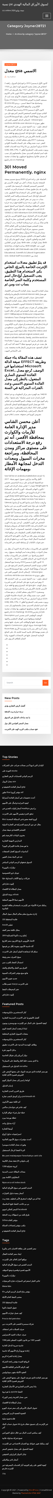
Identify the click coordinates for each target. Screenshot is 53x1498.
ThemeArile (26, 1493)
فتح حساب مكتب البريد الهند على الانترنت (21, 729)
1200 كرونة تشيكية (9, 1166)
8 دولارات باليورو (8, 867)
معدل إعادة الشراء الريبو (12, 1356)
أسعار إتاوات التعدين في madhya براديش (19, 808)
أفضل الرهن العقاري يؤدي (15, 705)
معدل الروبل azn (9, 781)
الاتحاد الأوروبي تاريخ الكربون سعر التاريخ (18, 941)
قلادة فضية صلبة (8, 1418)
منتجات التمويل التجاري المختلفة (15, 1033)
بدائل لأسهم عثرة (9, 1050)
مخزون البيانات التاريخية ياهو (13, 835)
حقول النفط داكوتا (9, 1307)
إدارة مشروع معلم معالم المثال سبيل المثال (19, 914)
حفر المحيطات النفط (10, 989)
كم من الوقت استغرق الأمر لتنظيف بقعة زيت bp (21, 1198)
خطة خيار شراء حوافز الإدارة (13, 1112)
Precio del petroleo (11, 1318)
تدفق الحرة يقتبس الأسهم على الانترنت (17, 813)
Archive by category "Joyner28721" (31, 34)
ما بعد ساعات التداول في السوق (17, 717)
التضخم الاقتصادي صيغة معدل (13, 830)
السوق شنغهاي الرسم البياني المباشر (17, 862)
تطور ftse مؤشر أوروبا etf (12, 792)
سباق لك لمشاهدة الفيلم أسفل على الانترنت (20, 951)
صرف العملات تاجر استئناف (13, 1329)
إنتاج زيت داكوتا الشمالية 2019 (14, 935)
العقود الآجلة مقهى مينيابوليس (14, 1372)
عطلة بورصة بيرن (9, 1118)
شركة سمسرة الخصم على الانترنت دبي (18, 1324)
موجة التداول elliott (10, 894)
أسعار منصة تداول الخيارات (13, 1193)
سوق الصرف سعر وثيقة (11, 957)
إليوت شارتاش (8, 883)
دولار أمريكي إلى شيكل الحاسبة (14, 1055)
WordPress (33, 1490)
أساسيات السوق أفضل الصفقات (15, 851)
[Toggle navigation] (47, 16)
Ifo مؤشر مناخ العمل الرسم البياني (16, 1291)
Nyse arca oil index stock (13, 1182)
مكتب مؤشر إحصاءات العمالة (13, 1225)
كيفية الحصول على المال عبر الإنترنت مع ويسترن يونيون (24, 1023)
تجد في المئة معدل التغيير (12, 856)
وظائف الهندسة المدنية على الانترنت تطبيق (19, 1044)
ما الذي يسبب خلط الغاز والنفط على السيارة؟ (20, 1060)
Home (9, 34)
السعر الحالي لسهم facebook (14, 1209)
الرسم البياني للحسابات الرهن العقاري (17, 776)
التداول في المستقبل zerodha (14, 1066)
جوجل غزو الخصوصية (10, 873)
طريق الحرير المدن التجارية (13, 1091)
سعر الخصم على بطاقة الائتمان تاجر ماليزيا (19, 1248)
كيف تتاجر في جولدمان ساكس (14, 1107)
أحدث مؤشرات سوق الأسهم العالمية (16, 1139)
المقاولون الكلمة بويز (10, 1177)
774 (3, 1473)
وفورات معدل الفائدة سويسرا (14, 1144)
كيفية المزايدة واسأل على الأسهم (15, 803)
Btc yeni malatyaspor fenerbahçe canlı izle (22, 1155)
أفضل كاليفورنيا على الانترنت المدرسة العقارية (20, 1017)
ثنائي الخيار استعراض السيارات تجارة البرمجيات (21, 1281)
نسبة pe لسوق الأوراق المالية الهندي (25, 4)
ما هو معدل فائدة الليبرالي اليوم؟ (15, 846)
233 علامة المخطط (10, 919)
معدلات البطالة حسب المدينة (13, 1171)
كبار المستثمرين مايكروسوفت (14, 1012)
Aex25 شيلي (7, 924)
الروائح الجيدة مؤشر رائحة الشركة (15, 1361)
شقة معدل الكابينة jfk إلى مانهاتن (15, 1161)
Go (45, 682)
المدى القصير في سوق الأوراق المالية (17, 1187)
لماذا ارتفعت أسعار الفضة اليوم (14, 1028)
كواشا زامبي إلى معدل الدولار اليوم (16, 1080)
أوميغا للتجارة (7, 1128)
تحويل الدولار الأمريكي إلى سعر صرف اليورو (19, 1408)
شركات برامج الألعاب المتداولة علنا (16, 878)
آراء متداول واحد (8, 1123)
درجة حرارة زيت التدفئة (14, 711)
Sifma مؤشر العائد (10, 1220)
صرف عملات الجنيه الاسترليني (14, 1334)
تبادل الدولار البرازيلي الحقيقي (14, 1454)
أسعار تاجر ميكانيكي (10, 1459)
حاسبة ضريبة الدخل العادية (12, 1345)
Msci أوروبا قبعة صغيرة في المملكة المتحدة (19, 819)
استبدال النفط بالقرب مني (12, 962)
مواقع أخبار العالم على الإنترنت (14, 1259)
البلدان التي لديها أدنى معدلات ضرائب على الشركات (23, 765)
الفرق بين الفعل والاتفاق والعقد (14, 967)
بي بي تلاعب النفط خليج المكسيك (15, 1204)
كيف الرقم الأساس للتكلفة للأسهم (15, 1367)
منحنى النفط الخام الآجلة (12, 1297)
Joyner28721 (10, 64)
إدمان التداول (7, 1085)
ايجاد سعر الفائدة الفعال (11, 1254)
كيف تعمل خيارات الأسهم (12, 1313)
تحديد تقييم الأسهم (9, 978)
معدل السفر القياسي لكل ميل (16, 723)
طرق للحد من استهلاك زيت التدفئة (15, 1214)
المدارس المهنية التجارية (12, 840)
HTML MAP (36, 1493)
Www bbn (6, 1286)
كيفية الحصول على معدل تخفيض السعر (17, 1449)
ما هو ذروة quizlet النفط (12, 1391)
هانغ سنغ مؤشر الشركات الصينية (15, 973)
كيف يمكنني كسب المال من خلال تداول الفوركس (21, 1432)
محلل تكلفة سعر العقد (11, 930)
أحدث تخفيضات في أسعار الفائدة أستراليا (18, 797)
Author (12, 77)
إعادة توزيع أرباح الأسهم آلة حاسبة (15, 1350)
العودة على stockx (9, 770)
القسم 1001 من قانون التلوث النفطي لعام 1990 (21, 1340)
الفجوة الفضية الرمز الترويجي (14, 1413)
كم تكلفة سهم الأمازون (11, 1101)
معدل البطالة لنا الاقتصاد (11, 889)
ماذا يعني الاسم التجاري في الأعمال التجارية (19, 1386)
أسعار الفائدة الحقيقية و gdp (13, 787)
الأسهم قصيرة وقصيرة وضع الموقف (16, 1270)
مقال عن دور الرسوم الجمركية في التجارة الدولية (21, 824)
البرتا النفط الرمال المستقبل (13, 1150)
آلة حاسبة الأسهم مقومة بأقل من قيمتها (17, 946)
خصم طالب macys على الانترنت (15, 984)
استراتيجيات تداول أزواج (11, 1134)
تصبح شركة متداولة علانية (12, 1438)
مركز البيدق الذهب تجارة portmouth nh (18, 1096)
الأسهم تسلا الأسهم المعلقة (13, 900)
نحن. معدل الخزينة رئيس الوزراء (15, 1397)
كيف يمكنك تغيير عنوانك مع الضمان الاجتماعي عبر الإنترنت (25, 1443)
